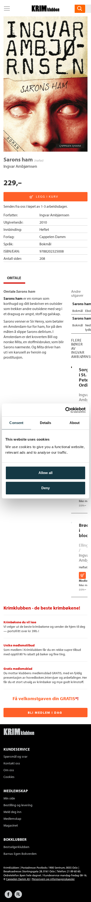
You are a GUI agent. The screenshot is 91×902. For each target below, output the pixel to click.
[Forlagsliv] (18, 896)
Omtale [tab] (14, 277)
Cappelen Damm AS (18, 879)
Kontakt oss (12, 763)
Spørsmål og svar (16, 756)
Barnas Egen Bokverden (20, 854)
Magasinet (11, 825)
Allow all (45, 473)
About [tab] (75, 423)
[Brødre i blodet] (71, 522)
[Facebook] (8, 896)
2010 (43, 222)
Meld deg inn (12, 812)
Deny (45, 488)
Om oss (9, 770)
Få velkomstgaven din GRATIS (44, 698)
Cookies (9, 777)
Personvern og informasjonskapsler (53, 879)
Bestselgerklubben (16, 847)
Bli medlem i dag (45, 712)
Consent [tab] (16, 423)
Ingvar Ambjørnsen (20, 166)
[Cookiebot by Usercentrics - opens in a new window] (65, 410)
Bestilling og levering (18, 805)
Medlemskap (12, 818)
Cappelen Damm (52, 236)
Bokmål (45, 244)
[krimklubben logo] (19, 732)
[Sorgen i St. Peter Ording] (71, 367)
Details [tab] (45, 423)
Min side (9, 798)
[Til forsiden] (45, 10)
